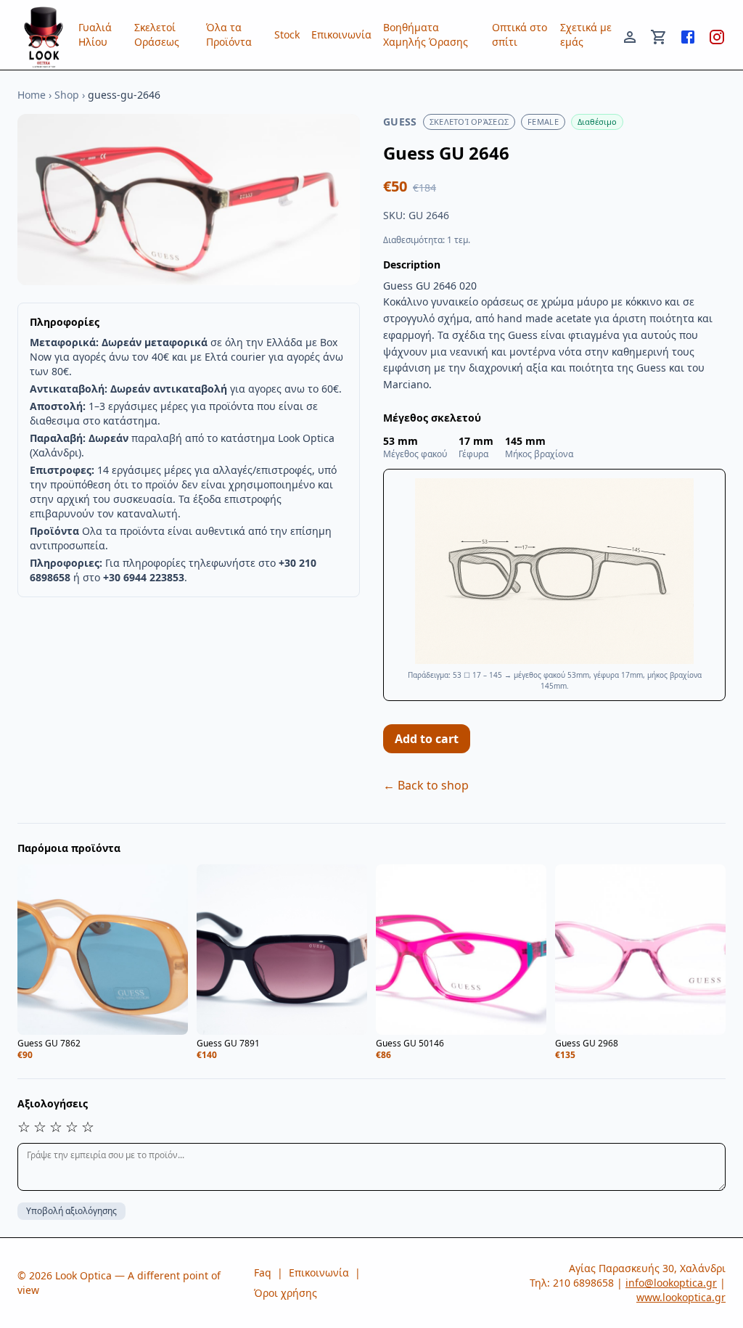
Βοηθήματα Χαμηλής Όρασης (425, 34)
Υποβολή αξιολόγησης (71, 1211)
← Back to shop (426, 785)
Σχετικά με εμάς (586, 34)
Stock (287, 34)
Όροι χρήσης (285, 1293)
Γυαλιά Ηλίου (95, 34)
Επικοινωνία (341, 34)
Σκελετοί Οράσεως (156, 34)
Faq (262, 1272)
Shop (66, 95)
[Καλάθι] (659, 34)
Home (31, 95)
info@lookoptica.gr (671, 1283)
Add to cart (427, 739)
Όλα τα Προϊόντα (229, 34)
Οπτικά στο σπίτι (519, 34)
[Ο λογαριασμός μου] (630, 34)
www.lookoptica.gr (681, 1297)
